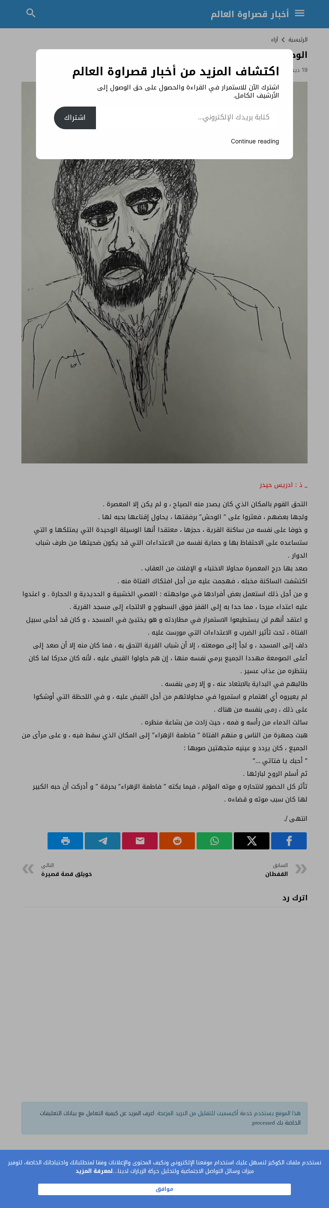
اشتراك (75, 117)
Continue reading (255, 141)
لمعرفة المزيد (94, 1171)
